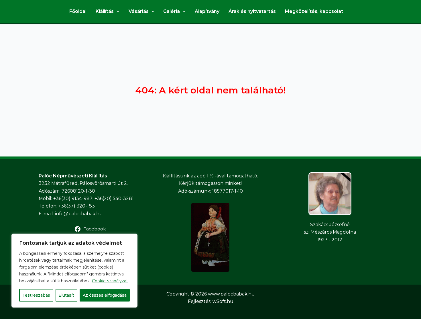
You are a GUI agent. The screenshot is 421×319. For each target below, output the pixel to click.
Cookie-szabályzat (110, 280)
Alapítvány (207, 11)
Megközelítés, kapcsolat (314, 11)
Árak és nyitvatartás (252, 11)
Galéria (171, 11)
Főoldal (77, 11)
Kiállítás (105, 11)
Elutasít (66, 295)
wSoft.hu (223, 301)
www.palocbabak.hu (231, 294)
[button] (116, 11)
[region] (74, 271)
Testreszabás (36, 295)
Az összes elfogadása (105, 295)
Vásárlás (139, 11)
